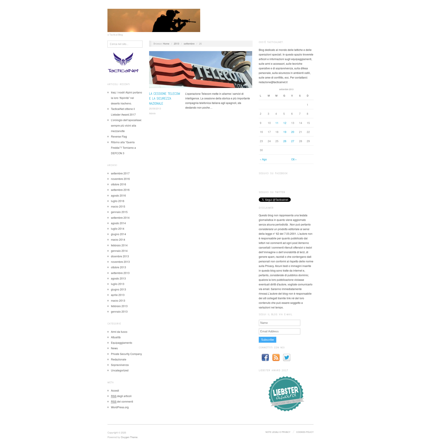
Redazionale (118, 359)
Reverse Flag (119, 136)
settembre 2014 (120, 217)
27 (292, 141)
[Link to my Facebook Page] (265, 357)
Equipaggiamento (121, 342)
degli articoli (121, 396)
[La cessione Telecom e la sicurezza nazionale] (200, 70)
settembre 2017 (120, 173)
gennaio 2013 (119, 311)
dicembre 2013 (120, 256)
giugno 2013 (118, 289)
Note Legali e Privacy (278, 431)
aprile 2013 (118, 295)
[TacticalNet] (153, 20)
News (114, 348)
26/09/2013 (155, 108)
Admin (152, 113)
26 (284, 141)
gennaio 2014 (119, 251)
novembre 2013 (120, 261)
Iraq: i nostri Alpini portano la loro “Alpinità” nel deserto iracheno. (126, 97)
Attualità (116, 337)
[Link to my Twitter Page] (286, 357)
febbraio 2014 (119, 245)
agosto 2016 (118, 195)
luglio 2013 (117, 284)
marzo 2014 (118, 239)
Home (166, 43)
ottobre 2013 (118, 267)
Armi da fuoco (119, 331)
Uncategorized (119, 370)
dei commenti (122, 401)
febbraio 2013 (119, 306)
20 (292, 132)
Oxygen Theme (129, 437)
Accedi (115, 390)
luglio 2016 (117, 201)
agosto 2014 (118, 223)
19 (284, 132)
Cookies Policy (305, 431)
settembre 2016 (120, 190)
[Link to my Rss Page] (276, 357)
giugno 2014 (118, 234)
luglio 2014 (117, 228)
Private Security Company (126, 354)
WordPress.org (120, 407)
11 (276, 123)
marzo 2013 (118, 300)
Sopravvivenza (120, 365)
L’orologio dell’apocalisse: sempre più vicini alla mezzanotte (126, 125)
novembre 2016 (120, 179)
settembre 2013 (120, 273)
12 (284, 123)
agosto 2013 (118, 278)
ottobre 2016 (118, 184)
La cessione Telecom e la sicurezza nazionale (164, 98)
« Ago (263, 159)
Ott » (294, 159)
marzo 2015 (118, 206)
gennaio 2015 (119, 212)
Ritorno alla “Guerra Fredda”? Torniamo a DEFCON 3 (123, 147)
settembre (189, 43)
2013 (176, 43)
